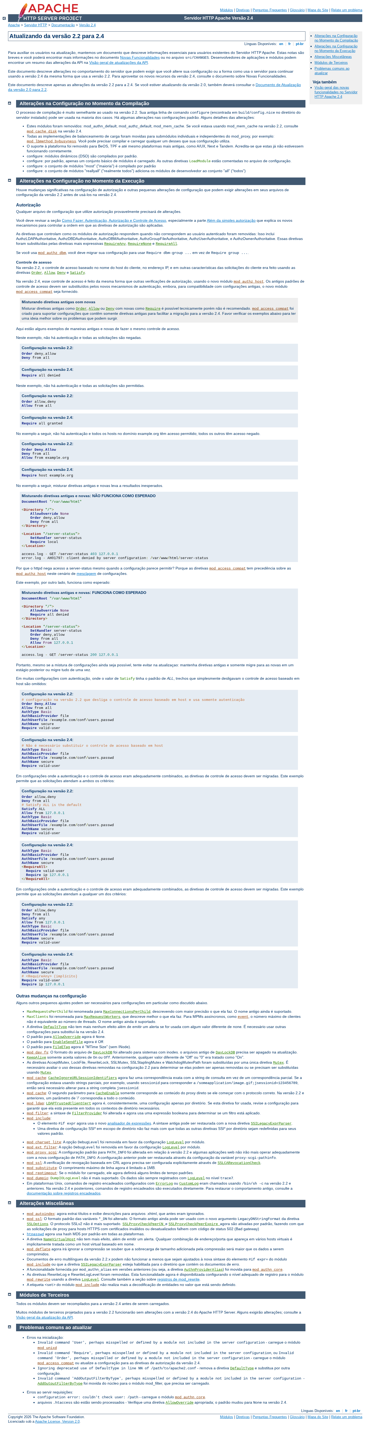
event (243, 1017)
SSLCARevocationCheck (239, 1163)
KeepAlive (36, 1057)
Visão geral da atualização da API (44, 1317)
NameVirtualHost (59, 1239)
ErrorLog (164, 1183)
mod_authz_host (249, 281)
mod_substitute (42, 1168)
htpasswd (35, 1234)
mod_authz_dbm (52, 253)
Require (152, 308)
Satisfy (77, 273)
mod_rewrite (38, 1279)
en (281, 44)
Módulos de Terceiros (331, 63)
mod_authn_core (267, 1269)
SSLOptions (37, 1224)
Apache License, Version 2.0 (57, 1421)
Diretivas (243, 10)
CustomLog (189, 1183)
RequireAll (166, 244)
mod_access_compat (34, 292)
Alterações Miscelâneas (333, 57)
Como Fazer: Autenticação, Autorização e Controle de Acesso (114, 220)
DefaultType (55, 1027)
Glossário (297, 10)
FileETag (61, 1047)
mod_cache (36, 1078)
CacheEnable (107, 1093)
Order (36, 273)
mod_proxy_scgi (42, 1152)
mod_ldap (35, 1103)
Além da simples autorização (231, 220)
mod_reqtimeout (42, 1173)
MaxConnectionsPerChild (126, 1012)
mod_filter (37, 1113)
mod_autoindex (41, 1214)
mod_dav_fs (37, 1052)
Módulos (226, 10)
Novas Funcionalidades (140, 57)
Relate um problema (346, 10)
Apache (14, 25)
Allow (49, 273)
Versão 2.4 (87, 25)
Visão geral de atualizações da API (118, 62)
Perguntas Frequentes (270, 10)
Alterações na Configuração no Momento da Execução (336, 48)
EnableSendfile (68, 1042)
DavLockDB (102, 1052)
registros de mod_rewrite (178, 1279)
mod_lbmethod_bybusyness (51, 141)
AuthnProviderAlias (203, 1269)
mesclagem (86, 573)
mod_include (38, 1118)
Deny (61, 273)
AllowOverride (67, 1037)
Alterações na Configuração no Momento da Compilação (336, 38)
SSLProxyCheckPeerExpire (194, 1224)
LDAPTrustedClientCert (68, 1103)
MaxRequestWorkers (102, 1017)
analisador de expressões (129, 1123)
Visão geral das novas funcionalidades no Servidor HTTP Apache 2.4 (336, 92)
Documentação (63, 25)
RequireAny (115, 244)
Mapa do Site (318, 10)
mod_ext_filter (42, 1147)
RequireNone (139, 244)
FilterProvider (87, 1113)
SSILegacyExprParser (271, 1123)
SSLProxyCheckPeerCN (143, 1224)
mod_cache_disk (42, 131)
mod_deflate (38, 1249)
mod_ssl (34, 1163)
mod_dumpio (37, 1178)
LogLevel (175, 1142)
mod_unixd (47, 1348)
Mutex (278, 1062)
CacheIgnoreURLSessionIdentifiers (82, 1078)
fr (289, 44)
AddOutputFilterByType (60, 1383)
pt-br (300, 44)
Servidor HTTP (35, 25)
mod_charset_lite (44, 1142)
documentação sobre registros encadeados (63, 1193)
